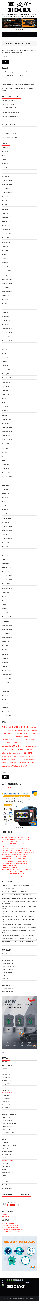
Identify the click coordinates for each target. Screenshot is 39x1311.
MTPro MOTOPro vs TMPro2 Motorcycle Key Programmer (18, 916)
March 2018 (5, 563)
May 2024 (5, 258)
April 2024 (5, 262)
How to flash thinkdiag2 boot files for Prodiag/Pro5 (15, 848)
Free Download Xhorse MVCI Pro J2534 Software (15, 837)
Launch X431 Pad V (17, 740)
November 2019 (7, 481)
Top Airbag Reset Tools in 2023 (10, 865)
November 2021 (7, 382)
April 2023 (5, 312)
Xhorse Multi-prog (30, 759)
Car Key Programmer (8, 100)
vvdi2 (33, 756)
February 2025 (6, 221)
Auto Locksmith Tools (8, 129)
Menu (19, 34)
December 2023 (7, 279)
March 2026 (5, 168)
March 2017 (5, 613)
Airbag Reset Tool (7, 125)
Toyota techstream (7, 1111)
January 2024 (6, 275)
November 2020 (7, 431)
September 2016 (7, 637)
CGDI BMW (30, 730)
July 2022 (5, 349)
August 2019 (6, 493)
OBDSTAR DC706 (12, 749)
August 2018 (6, 543)
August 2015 (6, 691)
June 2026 (5, 155)
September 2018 (7, 538)
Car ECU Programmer (8, 112)
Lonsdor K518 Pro (27, 743)
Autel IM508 (8, 727)
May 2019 (5, 505)
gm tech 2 (8, 736)
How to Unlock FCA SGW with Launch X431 (14, 844)
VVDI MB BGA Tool (7, 1172)
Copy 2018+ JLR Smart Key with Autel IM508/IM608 (16, 924)
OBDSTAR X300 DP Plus (9, 1123)
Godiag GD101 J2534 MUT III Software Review (16, 76)
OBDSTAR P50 (6, 1101)
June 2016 (5, 650)
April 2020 (5, 460)
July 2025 (5, 201)
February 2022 (6, 369)
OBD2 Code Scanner (8, 121)
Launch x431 (7, 740)
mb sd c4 (20, 746)
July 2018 (5, 547)
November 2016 (7, 629)
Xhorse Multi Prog (7, 1151)
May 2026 (5, 159)
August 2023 (6, 295)
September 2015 (7, 687)
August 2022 (6, 345)
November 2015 (7, 679)
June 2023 (5, 304)
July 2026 (5, 151)
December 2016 (7, 625)
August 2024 (6, 246)
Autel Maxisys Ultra (7, 1160)
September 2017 (7, 588)
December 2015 (7, 674)
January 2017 (6, 621)
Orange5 (4, 1185)
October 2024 (6, 238)
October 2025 (6, 188)
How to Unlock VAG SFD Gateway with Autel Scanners (17, 869)
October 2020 (6, 435)
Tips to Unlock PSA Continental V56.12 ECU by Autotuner (18, 935)
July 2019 (5, 497)
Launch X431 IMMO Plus (9, 1114)
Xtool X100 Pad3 (6, 1154)
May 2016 (5, 654)
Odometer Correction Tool (10, 116)
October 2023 (6, 287)
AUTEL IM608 (6, 1098)
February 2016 (6, 666)
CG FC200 (15, 734)
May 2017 (5, 604)
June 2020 (5, 452)
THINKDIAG (5, 1090)
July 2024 (5, 250)
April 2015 (5, 707)
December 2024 (7, 229)
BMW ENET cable (7, 1188)
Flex (21, 733)
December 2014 (7, 716)
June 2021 (5, 402)
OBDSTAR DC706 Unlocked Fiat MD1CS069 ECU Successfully (19, 939)
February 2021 (6, 419)
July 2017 (5, 596)
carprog (20, 730)
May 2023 (5, 308)
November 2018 (7, 530)
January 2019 (6, 522)
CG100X (24, 730)
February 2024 (6, 271)
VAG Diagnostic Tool (7, 991)
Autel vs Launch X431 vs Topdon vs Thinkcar (14, 841)
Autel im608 (21, 726)
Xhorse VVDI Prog (9, 763)
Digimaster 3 (5, 1178)
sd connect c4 (17, 756)
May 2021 (5, 407)
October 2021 (6, 386)
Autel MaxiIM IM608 (6, 730)
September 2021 (7, 390)
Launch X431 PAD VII (29, 740)
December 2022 (7, 328)
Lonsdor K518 (16, 743)
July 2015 (5, 695)
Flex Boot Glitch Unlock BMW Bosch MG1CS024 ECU (18, 84)
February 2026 (6, 172)
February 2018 (6, 567)
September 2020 (7, 440)
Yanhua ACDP (27, 762)
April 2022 (5, 361)
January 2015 (6, 711)
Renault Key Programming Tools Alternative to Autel (16, 839)
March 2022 (5, 365)
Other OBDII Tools (7, 133)
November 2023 (7, 283)
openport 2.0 (5, 1182)
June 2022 (5, 353)
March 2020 (5, 464)
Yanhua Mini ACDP (19, 766)
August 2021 (6, 394)
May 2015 (5, 703)
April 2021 (5, 411)
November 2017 (7, 580)
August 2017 (6, 592)
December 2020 (7, 427)
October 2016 (6, 633)
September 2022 (7, 341)
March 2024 (5, 267)
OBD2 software (6, 979)
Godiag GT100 (6, 1166)
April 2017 (5, 608)
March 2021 (5, 415)
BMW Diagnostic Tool (8, 960)
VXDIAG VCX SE (7, 1169)
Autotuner (14, 730)
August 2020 (6, 444)
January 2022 (6, 374)
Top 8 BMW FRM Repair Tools (10, 867)
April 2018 (5, 559)
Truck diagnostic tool (8, 137)
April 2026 (5, 164)
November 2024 (7, 234)
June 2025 (5, 205)
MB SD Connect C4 (29, 746)
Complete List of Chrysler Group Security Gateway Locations (18, 852)
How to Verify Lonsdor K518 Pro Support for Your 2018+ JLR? (19, 876)
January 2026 (6, 176)
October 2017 (6, 584)
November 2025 (7, 184)
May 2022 (5, 357)
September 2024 (7, 242)
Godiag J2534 (6, 1084)
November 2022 (7, 332)
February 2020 (6, 468)
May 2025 (5, 209)
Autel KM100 (32, 727)
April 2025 (5, 213)
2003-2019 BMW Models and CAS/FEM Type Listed (16, 859)
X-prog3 (4, 1087)
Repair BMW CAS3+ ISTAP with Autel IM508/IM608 (16, 856)
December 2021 (7, 378)
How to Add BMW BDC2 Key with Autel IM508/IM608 (16, 850)
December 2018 (7, 526)
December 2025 (7, 180)
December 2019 (7, 477)
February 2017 (6, 617)
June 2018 (5, 551)
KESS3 (4, 1092)
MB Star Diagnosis (8, 107)
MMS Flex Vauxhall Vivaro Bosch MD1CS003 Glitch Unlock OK (19, 898)
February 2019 (6, 518)
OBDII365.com (6, 1215)
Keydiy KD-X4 (22, 736)
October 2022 (6, 337)
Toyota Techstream (25, 756)
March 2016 (5, 662)
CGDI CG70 (5, 1095)
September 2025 (7, 192)
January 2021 (6, 423)
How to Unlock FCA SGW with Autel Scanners (14, 872)
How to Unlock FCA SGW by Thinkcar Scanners (15, 874)
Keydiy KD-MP (6, 1077)
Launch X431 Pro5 (7, 1126)
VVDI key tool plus (7, 1129)
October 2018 (6, 534)
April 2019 (5, 510)
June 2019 (5, 501)
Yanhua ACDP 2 (7, 766)
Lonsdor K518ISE (9, 746)
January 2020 (6, 473)
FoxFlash (26, 733)
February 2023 (6, 320)
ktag (33, 737)
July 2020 (5, 448)
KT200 (29, 736)
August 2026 (6, 147)
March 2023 (5, 316)
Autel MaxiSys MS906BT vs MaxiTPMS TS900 (16, 80)
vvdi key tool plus (8, 759)
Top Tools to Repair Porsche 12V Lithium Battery (15, 846)
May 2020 (5, 456)
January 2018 (6, 571)
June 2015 (5, 699)
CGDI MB (4, 1139)
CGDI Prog (7, 733)
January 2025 (6, 225)
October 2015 (6, 683)
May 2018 (5, 555)
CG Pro (4, 1136)
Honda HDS (5, 1148)
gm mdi (32, 733)
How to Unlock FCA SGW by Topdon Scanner (14, 863)
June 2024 (5, 254)
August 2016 (6, 641)
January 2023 (6, 324)
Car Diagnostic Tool (8, 104)
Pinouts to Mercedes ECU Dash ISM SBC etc (14, 861)
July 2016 (5, 646)
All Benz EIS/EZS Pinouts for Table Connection (15, 854)
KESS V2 (14, 737)
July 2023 (5, 299)
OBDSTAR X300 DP (17, 753)
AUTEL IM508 (6, 1108)
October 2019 (6, 485)
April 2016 (5, 658)
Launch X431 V (6, 743)
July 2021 (5, 398)
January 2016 (6, 670)
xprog (17, 763)
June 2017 (5, 600)
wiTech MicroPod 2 (20, 759)
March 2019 (5, 514)
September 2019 (7, 489)
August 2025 (6, 196)
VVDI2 (4, 1158)
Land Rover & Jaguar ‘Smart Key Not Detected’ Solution (18, 72)
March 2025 (5, 217)
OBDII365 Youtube (7, 1217)
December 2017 (7, 575)
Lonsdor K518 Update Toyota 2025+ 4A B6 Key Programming (19, 927)
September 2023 (7, 291)
